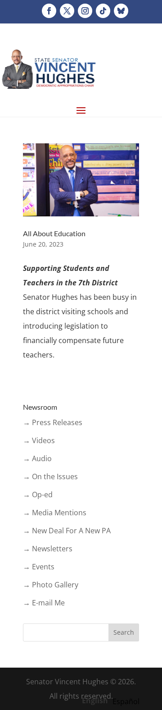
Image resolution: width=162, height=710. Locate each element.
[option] (126, 701)
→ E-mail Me (44, 603)
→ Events (38, 567)
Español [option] (126, 701)
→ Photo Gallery (50, 585)
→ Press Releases (52, 422)
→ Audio (37, 458)
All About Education (54, 233)
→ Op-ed (38, 494)
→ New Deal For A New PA (67, 531)
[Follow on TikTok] (103, 11)
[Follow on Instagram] (85, 11)
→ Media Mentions (54, 513)
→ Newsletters (47, 549)
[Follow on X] (67, 11)
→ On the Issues (50, 476)
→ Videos (39, 440)
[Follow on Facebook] (49, 11)
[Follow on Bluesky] (121, 11)
